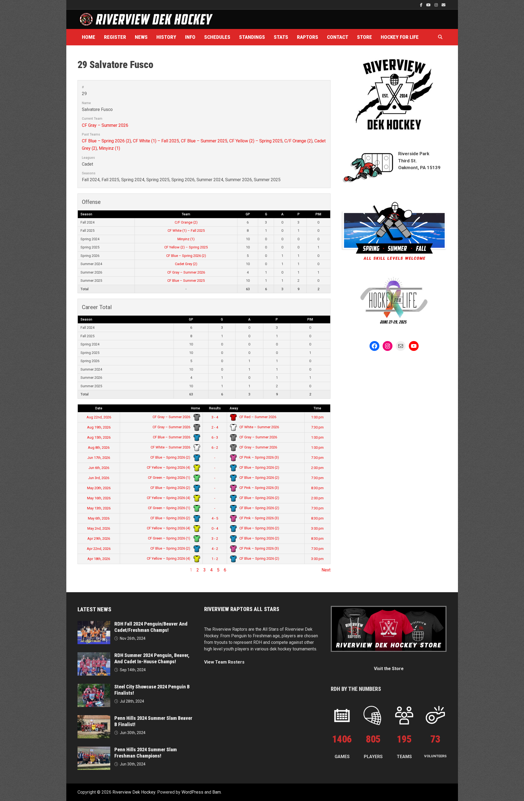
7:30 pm (317, 427)
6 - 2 (215, 447)
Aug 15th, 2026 (99, 437)
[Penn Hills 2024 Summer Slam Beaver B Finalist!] (94, 718)
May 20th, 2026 (99, 488)
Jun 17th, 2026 (98, 458)
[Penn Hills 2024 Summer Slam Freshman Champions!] (94, 749)
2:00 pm (317, 468)
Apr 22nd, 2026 (99, 549)
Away (234, 408)
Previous (86, 570)
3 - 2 (215, 538)
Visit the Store (389, 668)
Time (317, 408)
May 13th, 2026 (99, 508)
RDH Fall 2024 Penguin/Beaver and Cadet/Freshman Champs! (150, 627)
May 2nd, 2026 (98, 528)
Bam (216, 792)
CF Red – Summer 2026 (257, 417)
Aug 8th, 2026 (98, 447)
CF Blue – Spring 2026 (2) (106, 140)
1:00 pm (317, 417)
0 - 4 (215, 528)
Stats (281, 37)
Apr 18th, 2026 (98, 559)
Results (215, 408)
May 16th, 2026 (99, 498)
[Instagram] (436, 4)
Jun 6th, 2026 (98, 468)
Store (364, 37)
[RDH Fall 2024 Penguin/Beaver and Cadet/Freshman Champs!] (94, 624)
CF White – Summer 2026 (259, 427)
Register (115, 37)
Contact (337, 37)
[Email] (443, 4)
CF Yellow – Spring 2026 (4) (169, 467)
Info (190, 37)
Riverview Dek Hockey (133, 792)
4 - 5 (215, 518)
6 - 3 (215, 437)
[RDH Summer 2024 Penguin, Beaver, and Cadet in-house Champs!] (94, 655)
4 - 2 (215, 549)
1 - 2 (215, 559)
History (166, 37)
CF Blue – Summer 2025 (204, 140)
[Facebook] (422, 4)
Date (98, 408)
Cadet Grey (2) (186, 264)
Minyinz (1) (109, 148)
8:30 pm (317, 488)
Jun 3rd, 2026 (98, 478)
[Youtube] (429, 4)
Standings (252, 37)
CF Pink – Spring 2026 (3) (259, 457)
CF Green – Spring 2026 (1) (169, 478)
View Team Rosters (224, 662)
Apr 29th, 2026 (98, 538)
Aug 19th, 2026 (99, 427)
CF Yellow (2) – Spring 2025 (255, 140)
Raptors (307, 37)
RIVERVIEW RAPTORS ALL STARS (241, 609)
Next (326, 570)
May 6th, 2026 (98, 518)
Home (88, 37)
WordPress (192, 792)
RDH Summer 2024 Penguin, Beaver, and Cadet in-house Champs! (151, 658)
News (141, 37)
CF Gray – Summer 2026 (105, 125)
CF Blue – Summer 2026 (172, 437)
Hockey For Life (400, 37)
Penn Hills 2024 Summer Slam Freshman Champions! (145, 753)
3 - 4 (215, 417)
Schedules (217, 37)
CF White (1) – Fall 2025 (156, 140)
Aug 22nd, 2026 (99, 417)
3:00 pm (317, 528)
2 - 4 (215, 427)
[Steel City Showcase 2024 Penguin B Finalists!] (94, 686)
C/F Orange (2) (298, 140)
